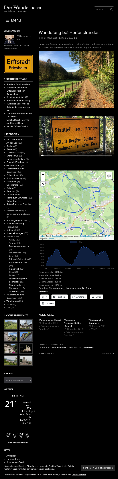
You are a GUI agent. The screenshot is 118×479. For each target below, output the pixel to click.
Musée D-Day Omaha (17, 126)
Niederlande (15, 285)
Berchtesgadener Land (20, 246)
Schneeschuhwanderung (18, 214)
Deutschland (15, 252)
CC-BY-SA (106, 236)
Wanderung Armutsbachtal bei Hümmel (72, 323)
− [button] (43, 179)
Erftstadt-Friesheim (15, 162)
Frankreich (14, 269)
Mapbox (51, 238)
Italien (12, 275)
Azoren (12, 243)
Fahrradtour (12, 175)
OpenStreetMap (57, 236)
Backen (10, 146)
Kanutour (10, 191)
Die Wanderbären (23, 7)
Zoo (8, 307)
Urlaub (9, 236)
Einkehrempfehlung (15, 159)
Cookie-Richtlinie (79, 474)
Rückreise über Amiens (17, 103)
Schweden (14, 291)
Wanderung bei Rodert (50, 320)
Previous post (48, 354)
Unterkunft (11, 230)
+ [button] (43, 174)
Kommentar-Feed (15, 462)
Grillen (9, 188)
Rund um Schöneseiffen (18, 84)
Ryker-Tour (11, 201)
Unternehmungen (15, 233)
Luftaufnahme (13, 194)
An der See (11, 143)
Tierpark (10, 227)
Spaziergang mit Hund (17, 220)
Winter (9, 304)
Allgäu (12, 239)
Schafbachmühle (14, 210)
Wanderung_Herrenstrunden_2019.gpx (72, 288)
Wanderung (89, 348)
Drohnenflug (12, 155)
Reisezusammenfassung (18, 100)
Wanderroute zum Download (66, 348)
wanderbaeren (69, 38)
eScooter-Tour (13, 165)
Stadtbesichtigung (15, 223)
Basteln (10, 149)
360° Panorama (14, 139)
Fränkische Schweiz (18, 262)
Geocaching (12, 185)
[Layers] (109, 175)
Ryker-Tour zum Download (19, 204)
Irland (12, 272)
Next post (107, 354)
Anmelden (11, 456)
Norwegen (14, 288)
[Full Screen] (43, 184)
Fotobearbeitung (14, 178)
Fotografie (11, 181)
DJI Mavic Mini (13, 152)
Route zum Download (16, 197)
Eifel (11, 256)
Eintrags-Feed (13, 459)
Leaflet (42, 236)
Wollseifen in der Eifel (16, 87)
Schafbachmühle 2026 (17, 97)
